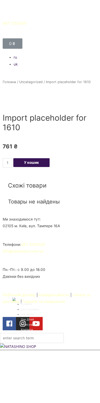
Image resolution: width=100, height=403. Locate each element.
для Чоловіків (30, 309)
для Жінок (27, 314)
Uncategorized (31, 82)
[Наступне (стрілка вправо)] (90, 207)
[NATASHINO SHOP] (50, 346)
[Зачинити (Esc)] (94, 23)
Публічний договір (19, 295)
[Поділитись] (82, 23)
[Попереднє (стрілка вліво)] (9, 207)
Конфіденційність (54, 295)
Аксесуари (28, 324)
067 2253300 (33, 244)
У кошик (31, 162)
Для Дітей (27, 319)
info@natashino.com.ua (23, 251)
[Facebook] (9, 323)
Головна (9, 82)
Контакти (27, 329)
